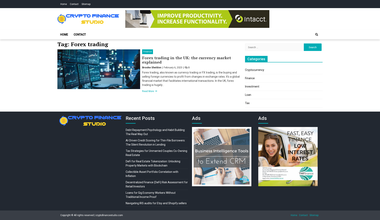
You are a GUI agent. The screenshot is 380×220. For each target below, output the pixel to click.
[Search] (317, 34)
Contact (74, 4)
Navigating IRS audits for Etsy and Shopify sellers (156, 203)
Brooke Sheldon (152, 67)
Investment (252, 86)
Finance (147, 51)
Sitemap (86, 4)
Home (63, 4)
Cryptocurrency (254, 69)
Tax (247, 103)
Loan (248, 94)
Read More (148, 91)
